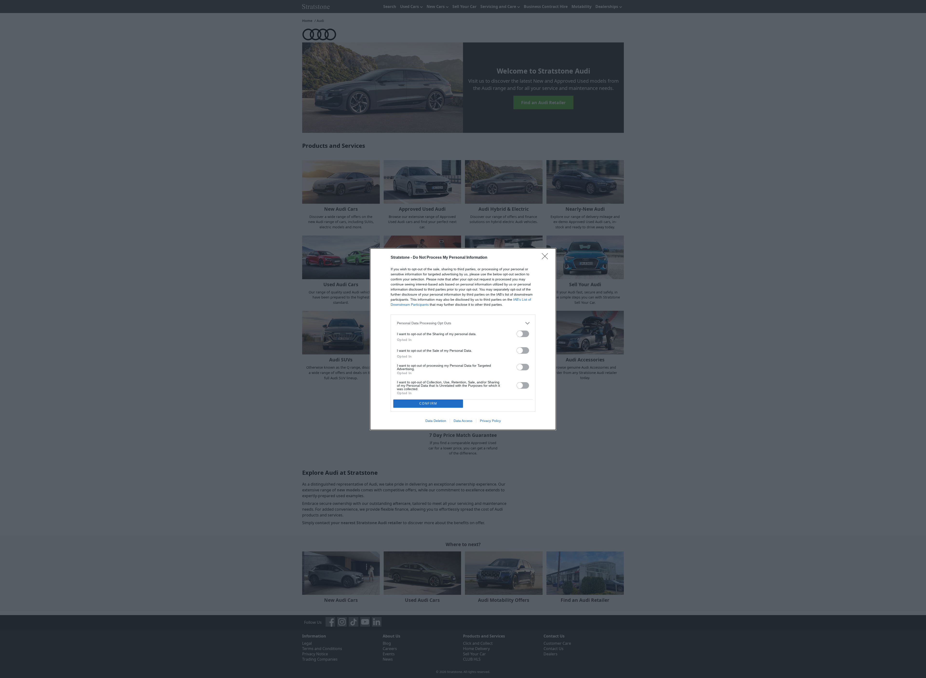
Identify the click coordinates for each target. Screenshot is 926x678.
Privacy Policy (490, 421)
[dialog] (463, 339)
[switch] (523, 334)
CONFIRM (428, 403)
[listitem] (463, 323)
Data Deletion (435, 421)
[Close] (546, 257)
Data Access (463, 421)
